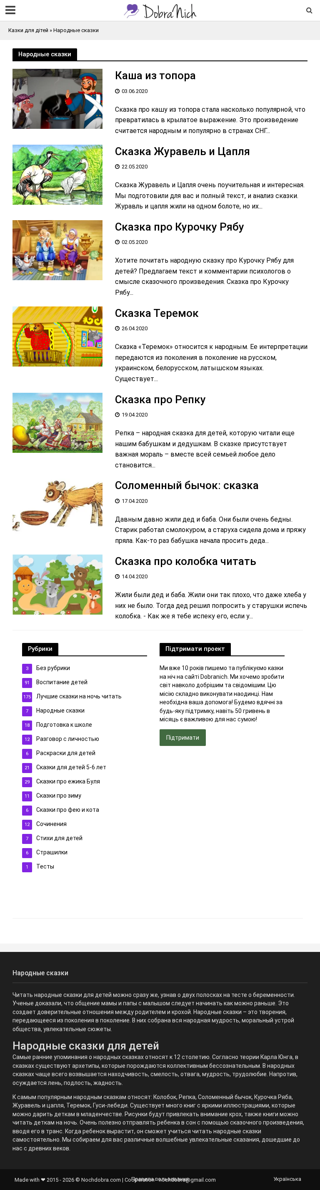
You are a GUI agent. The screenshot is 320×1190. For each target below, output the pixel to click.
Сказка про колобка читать (185, 561)
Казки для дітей (28, 30)
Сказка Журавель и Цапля (182, 151)
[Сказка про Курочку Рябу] (57, 250)
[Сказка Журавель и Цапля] (57, 174)
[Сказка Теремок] (57, 336)
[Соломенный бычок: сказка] (57, 508)
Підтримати (182, 737)
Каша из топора (155, 75)
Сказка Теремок (157, 313)
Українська (287, 1179)
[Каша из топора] (57, 99)
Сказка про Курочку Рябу (179, 227)
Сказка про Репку (160, 399)
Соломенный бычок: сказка (187, 485)
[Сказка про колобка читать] (57, 584)
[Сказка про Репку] (57, 422)
